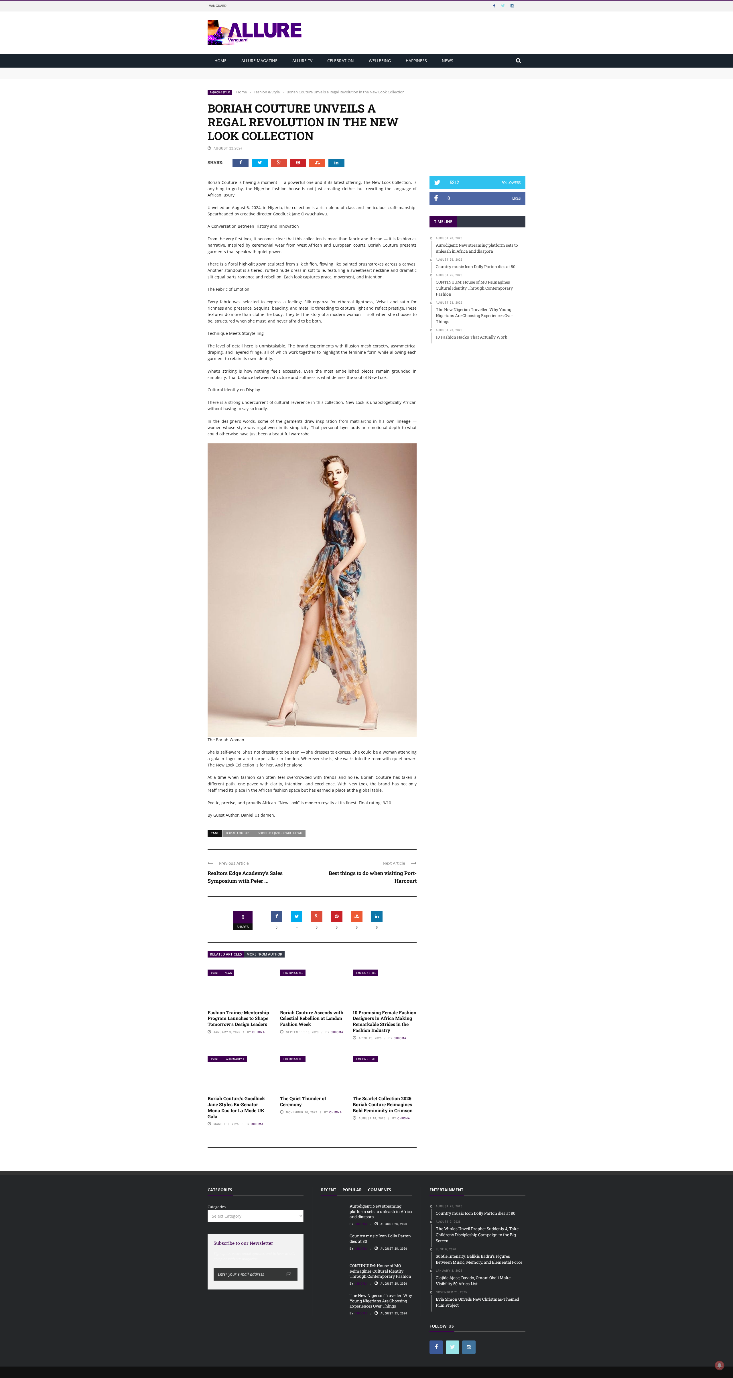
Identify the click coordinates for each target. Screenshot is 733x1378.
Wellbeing (380, 60)
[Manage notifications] (719, 1365)
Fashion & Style (220, 92)
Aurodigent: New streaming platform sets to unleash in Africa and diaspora (274, 70)
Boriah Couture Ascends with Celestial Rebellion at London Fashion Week (311, 1018)
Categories (217, 1206)
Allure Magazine (259, 60)
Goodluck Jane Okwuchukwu (280, 833)
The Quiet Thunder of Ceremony (303, 1101)
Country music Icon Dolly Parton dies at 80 (245, 75)
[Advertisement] (478, 125)
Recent (328, 1189)
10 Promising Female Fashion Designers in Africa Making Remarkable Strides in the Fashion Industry (384, 1021)
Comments (379, 1189)
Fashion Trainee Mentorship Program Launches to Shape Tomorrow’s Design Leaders (238, 1018)
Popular (352, 1189)
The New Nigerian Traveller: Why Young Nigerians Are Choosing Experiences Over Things (381, 1300)
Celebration (340, 60)
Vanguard (217, 5)
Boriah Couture (238, 833)
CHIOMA (258, 1032)
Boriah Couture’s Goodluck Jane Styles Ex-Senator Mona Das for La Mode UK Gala (236, 1107)
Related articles (226, 954)
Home (220, 60)
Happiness (416, 60)
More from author (264, 954)
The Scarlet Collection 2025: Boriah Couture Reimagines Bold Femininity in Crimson (383, 1104)
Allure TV (302, 60)
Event (214, 973)
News (447, 60)
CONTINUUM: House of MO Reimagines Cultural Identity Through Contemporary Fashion (380, 1271)
